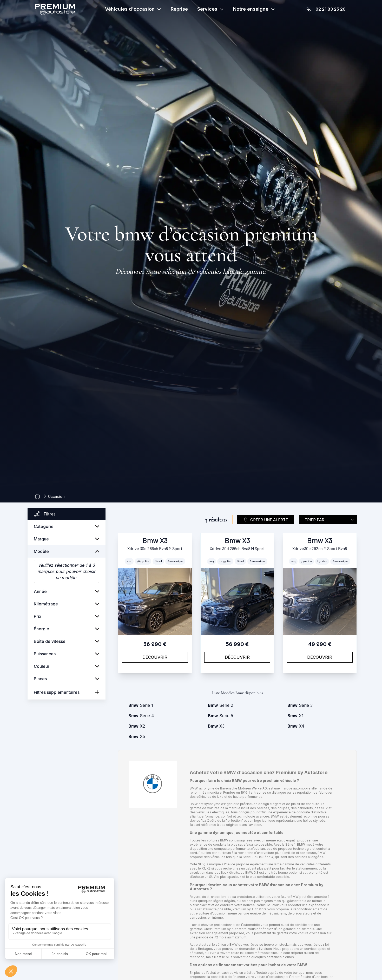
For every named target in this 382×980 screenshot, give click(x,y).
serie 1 (140, 705)
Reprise (179, 9)
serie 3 (300, 705)
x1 (295, 715)
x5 (136, 736)
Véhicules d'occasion (130, 9)
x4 (295, 726)
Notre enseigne (250, 9)
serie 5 (220, 715)
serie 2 (220, 705)
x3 (216, 726)
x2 (136, 726)
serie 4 (141, 715)
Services (207, 9)
